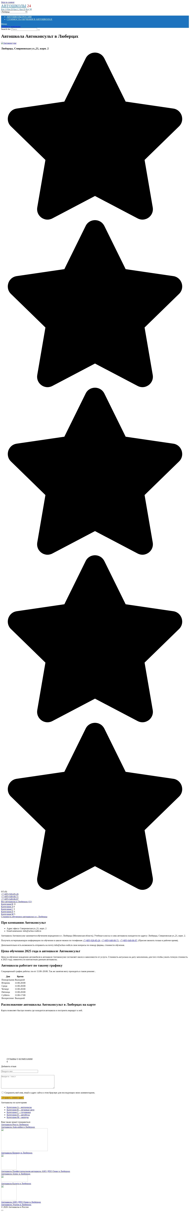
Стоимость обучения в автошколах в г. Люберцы (24, 916)
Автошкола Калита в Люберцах (16, 1183)
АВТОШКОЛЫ (13, 6)
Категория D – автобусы (18, 1115)
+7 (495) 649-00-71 (9, 896)
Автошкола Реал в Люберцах (15, 1124)
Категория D (7, 911)
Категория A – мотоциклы (19, 1107)
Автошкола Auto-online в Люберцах (18, 1127)
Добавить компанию (11, 26)
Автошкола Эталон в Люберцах (16, 1204)
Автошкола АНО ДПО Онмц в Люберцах (21, 1202)
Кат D (22, 9)
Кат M (29, 9)
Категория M (7, 914)
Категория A (7, 906)
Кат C (16, 9)
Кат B (10, 9)
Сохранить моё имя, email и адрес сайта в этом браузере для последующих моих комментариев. (49, 1092)
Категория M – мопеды (18, 1117)
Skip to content (7, 2)
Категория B (7, 904)
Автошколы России (19, 17)
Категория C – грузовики (19, 1112)
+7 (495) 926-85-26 (9, 894)
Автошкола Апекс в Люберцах (15, 1174)
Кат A (4, 9)
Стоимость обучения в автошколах (29, 19)
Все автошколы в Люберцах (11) (16, 901)
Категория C (7, 909)
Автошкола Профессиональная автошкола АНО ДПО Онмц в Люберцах (35, 1171)
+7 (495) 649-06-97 (9, 899)
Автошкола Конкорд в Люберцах (16, 1153)
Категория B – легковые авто (20, 1110)
